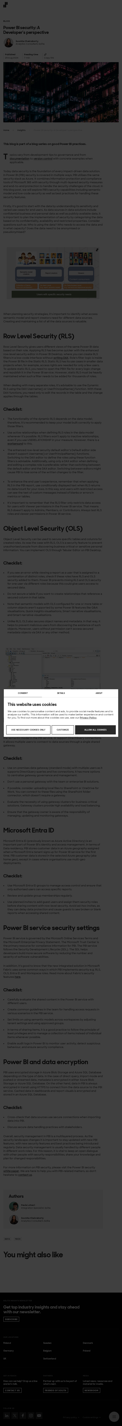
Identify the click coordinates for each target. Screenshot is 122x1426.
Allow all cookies (95, 729)
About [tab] (99, 693)
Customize (63, 729)
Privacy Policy (88, 717)
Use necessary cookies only (28, 729)
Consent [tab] (23, 693)
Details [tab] (61, 693)
